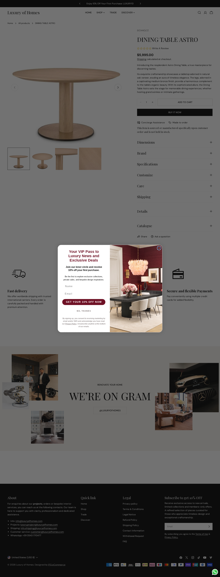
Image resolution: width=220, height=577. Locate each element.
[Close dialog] (159, 248)
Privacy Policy (70, 324)
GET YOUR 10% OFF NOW (84, 302)
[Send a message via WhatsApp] (215, 572)
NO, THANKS (84, 311)
